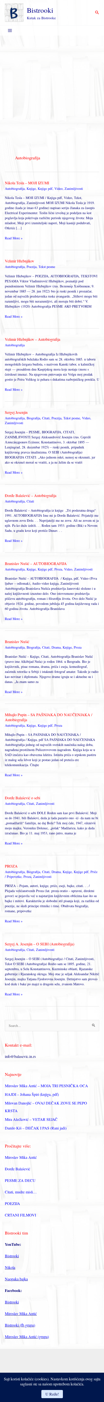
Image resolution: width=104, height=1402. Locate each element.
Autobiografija (15, 188)
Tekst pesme (46, 266)
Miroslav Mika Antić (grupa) (27, 1336)
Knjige (31, 188)
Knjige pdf (45, 188)
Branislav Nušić (17, 641)
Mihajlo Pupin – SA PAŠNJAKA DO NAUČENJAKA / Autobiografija (48, 717)
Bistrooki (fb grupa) (20, 1325)
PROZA (11, 865)
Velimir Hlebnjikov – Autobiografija (32, 339)
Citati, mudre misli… (21, 1191)
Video (58, 188)
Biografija (33, 418)
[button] (97, 13)
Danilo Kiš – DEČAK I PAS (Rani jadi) (36, 1127)
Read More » (13, 238)
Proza (58, 569)
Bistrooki (40, 10)
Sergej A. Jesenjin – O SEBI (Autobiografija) (39, 943)
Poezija (32, 266)
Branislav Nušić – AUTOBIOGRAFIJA (36, 563)
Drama (56, 647)
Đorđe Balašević (17, 1168)
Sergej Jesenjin (16, 412)
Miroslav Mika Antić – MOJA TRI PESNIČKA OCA (46, 1085)
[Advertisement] (52, 89)
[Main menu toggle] (10, 31)
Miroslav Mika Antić (21, 1157)
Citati (46, 418)
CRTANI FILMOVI (20, 1214)
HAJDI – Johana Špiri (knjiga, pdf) (32, 1094)
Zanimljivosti (74, 188)
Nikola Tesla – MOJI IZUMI (27, 182)
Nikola (10, 1267)
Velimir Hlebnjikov (19, 260)
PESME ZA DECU (20, 1180)
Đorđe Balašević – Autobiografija (30, 495)
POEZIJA (12, 1203)
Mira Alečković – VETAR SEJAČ (31, 1119)
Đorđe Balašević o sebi (22, 797)
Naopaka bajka (16, 1278)
